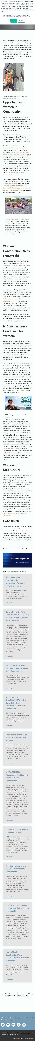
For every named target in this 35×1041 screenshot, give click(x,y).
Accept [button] (13, 20)
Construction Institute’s (10, 183)
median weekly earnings (21, 531)
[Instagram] (19, 1025)
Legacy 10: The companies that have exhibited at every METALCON (17, 908)
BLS (7, 117)
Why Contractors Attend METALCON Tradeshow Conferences (16, 869)
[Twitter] (8, 1025)
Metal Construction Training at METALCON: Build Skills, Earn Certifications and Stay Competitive (16, 703)
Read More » (9, 603)
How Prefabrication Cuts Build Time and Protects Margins (16, 737)
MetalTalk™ (10, 419)
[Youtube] (13, 1025)
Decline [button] (21, 20)
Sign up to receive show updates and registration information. (17, 513)
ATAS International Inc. (24, 363)
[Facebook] (3, 1025)
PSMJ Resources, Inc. (26, 1033)
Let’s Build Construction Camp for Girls (16, 219)
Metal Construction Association (10, 1034)
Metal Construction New (10, 98)
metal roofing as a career (11, 448)
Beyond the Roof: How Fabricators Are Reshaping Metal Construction (17, 668)
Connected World (17, 135)
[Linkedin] (24, 1025)
